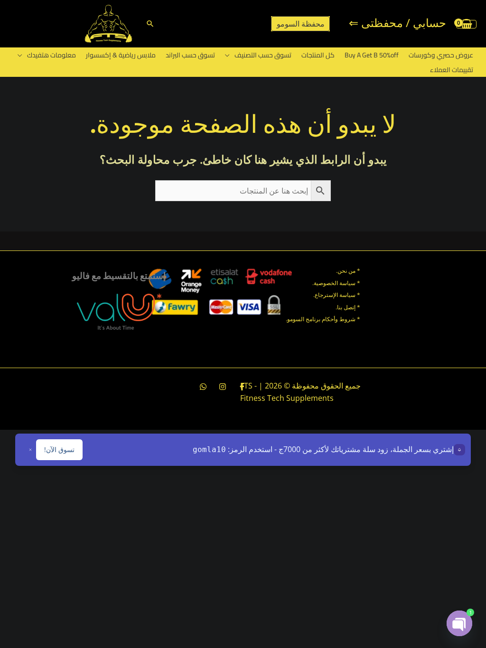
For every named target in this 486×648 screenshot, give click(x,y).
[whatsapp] (203, 386)
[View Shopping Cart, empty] (466, 24)
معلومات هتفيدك (51, 55)
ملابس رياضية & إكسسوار (121, 55)
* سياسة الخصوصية (337, 283)
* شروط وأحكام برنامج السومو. (323, 319)
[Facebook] (242, 386)
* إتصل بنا (348, 307)
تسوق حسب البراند (190, 55)
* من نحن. (348, 271)
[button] (150, 23)
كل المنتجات (318, 55)
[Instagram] (222, 386)
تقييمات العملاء (451, 70)
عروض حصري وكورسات (441, 55)
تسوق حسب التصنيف (262, 55)
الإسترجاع (326, 295)
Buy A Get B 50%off (372, 55)
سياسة (346, 295)
